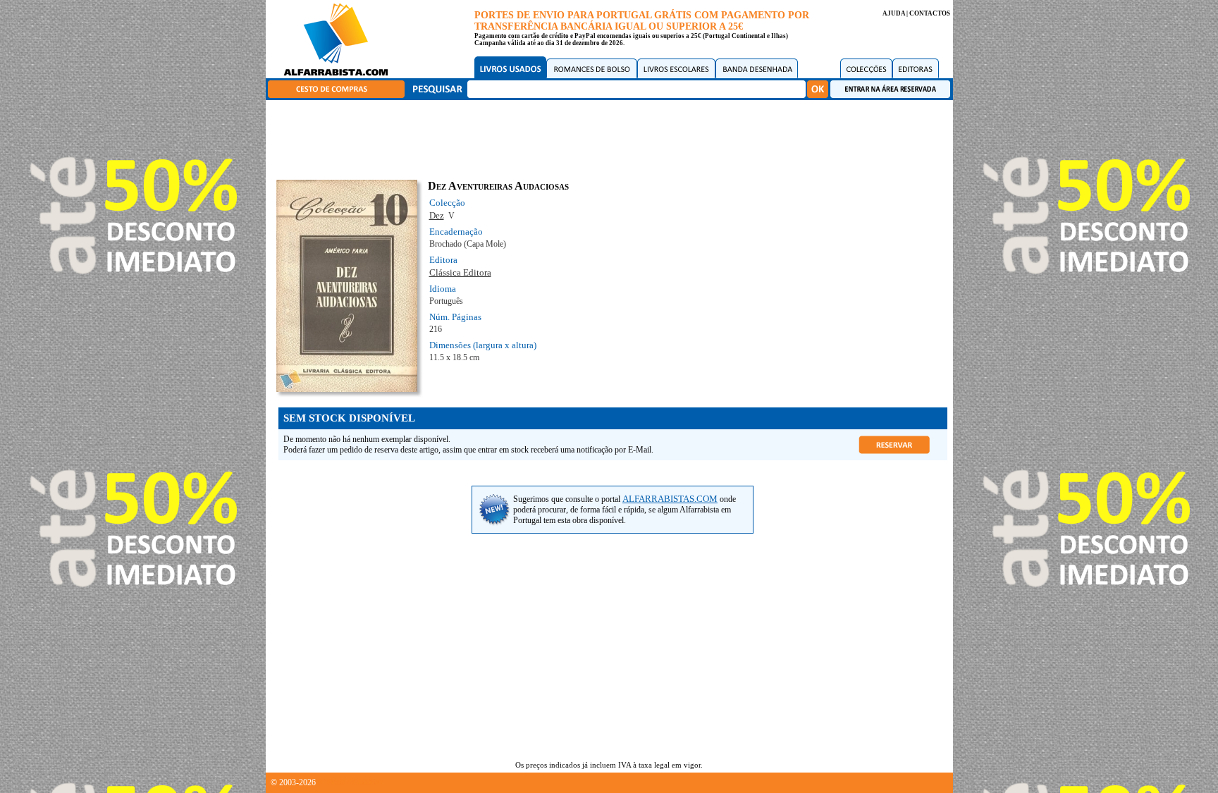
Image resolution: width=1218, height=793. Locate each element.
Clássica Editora (460, 272)
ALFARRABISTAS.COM (670, 498)
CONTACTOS (929, 13)
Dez (436, 215)
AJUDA (893, 13)
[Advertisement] (612, 137)
